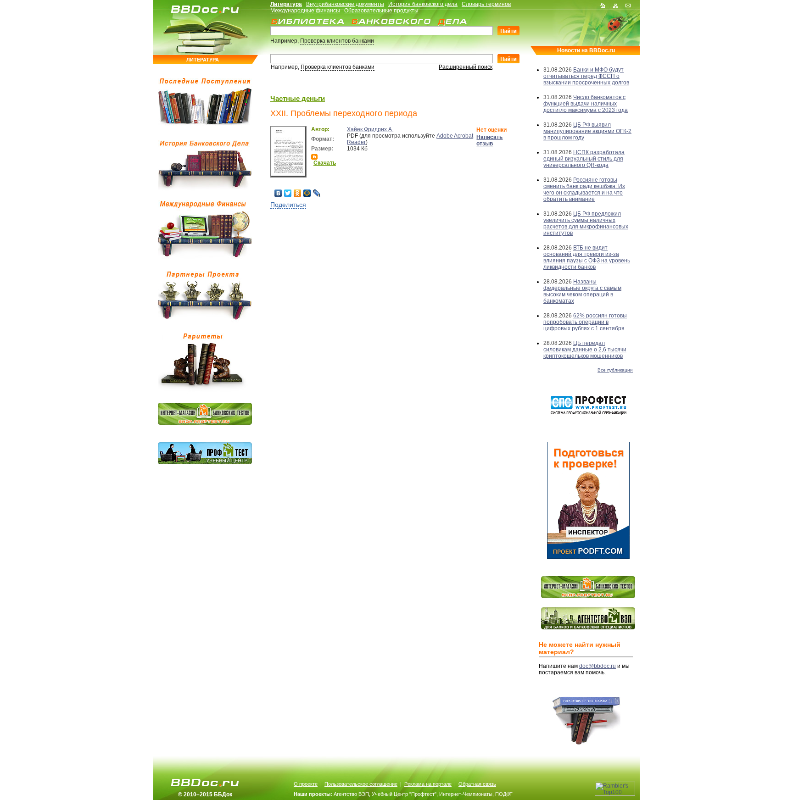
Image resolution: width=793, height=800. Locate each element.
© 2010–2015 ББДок (205, 794)
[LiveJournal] (317, 193)
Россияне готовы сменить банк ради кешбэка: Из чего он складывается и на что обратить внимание (584, 189)
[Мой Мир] (307, 193)
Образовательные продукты (381, 10)
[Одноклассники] (297, 193)
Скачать (324, 163)
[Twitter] (288, 193)
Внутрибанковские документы (345, 4)
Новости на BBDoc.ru (586, 50)
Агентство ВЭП (351, 794)
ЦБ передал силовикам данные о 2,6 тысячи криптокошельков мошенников (584, 349)
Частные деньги (297, 98)
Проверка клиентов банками (337, 41)
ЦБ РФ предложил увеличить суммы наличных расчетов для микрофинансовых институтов (585, 223)
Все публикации (615, 369)
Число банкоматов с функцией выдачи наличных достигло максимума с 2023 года (585, 103)
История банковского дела (423, 4)
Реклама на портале (428, 784)
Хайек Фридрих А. (370, 129)
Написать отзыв (489, 140)
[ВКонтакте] (278, 193)
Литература (286, 4)
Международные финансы (305, 10)
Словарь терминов (486, 4)
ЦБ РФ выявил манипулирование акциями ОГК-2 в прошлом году (587, 131)
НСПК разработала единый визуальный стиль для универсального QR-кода (584, 158)
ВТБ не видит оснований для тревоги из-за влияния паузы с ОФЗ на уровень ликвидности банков (586, 257)
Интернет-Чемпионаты (465, 794)
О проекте (306, 784)
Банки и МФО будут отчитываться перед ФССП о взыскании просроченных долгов (586, 76)
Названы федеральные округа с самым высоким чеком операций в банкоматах (582, 291)
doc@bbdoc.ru (597, 666)
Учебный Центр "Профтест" (404, 794)
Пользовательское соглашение (360, 784)
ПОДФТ (504, 794)
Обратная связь (477, 784)
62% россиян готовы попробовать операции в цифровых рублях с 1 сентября (585, 322)
